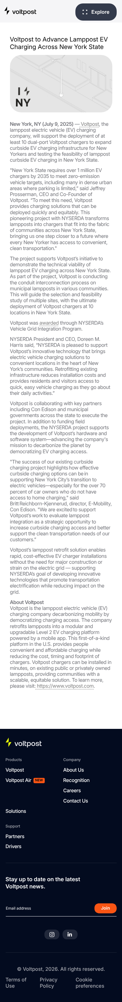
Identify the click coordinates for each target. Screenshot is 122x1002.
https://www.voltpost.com (65, 686)
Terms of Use (16, 982)
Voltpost (89, 124)
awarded (49, 323)
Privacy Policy (48, 982)
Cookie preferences (90, 982)
